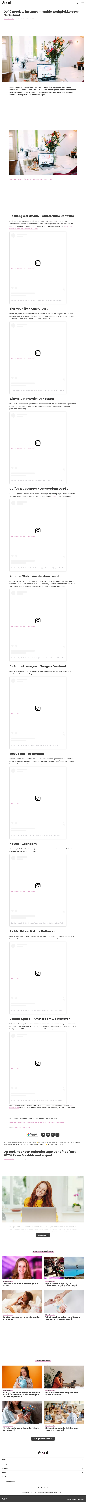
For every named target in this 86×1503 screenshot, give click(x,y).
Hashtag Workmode (22, 1127)
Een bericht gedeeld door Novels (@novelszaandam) (28, 923)
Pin (53, 1135)
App (57, 1135)
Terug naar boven (41, 1438)
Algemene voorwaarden (50, 1492)
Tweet (48, 1135)
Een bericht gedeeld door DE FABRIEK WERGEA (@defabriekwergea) (34, 745)
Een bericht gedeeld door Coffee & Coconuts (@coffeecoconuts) (32, 568)
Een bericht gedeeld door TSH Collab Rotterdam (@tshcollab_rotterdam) (35, 835)
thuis (54, 496)
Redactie (25, 1492)
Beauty (4, 1464)
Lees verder (43, 1235)
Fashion (5, 1468)
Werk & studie (8, 19)
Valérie (32, 18)
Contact (60, 1492)
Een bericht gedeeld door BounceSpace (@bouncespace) (30, 1100)
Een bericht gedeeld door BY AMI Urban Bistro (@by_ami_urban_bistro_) (35, 1010)
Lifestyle (5, 1477)
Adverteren (38, 1492)
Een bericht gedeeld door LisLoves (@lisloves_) (27, 480)
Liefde (4, 1473)
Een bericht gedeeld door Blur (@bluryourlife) (27, 390)
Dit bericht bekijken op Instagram (23, 269)
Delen (43, 1135)
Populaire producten (9, 1481)
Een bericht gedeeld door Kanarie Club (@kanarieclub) (29, 658)
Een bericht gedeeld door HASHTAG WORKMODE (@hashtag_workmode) (36, 300)
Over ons (31, 1492)
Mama (4, 1460)
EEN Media (81, 1499)
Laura (31, 1159)
